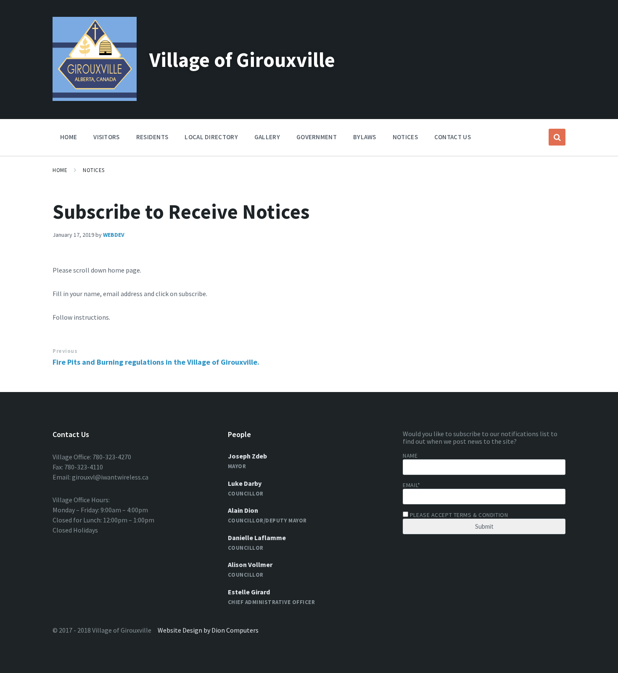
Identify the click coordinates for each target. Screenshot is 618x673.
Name (410, 455)
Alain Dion (243, 510)
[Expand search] (557, 137)
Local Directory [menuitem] (211, 137)
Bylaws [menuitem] (364, 137)
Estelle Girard (249, 592)
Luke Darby (244, 483)
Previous (65, 351)
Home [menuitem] (68, 137)
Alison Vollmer (250, 564)
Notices (94, 170)
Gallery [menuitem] (267, 137)
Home (60, 170)
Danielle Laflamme (257, 537)
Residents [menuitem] (152, 137)
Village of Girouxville (242, 59)
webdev (113, 234)
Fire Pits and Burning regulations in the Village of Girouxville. (156, 362)
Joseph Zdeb (247, 456)
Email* (411, 485)
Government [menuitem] (316, 137)
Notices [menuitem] (405, 137)
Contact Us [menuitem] (452, 137)
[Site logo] (95, 98)
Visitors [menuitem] (106, 137)
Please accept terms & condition (458, 515)
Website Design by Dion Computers (208, 630)
